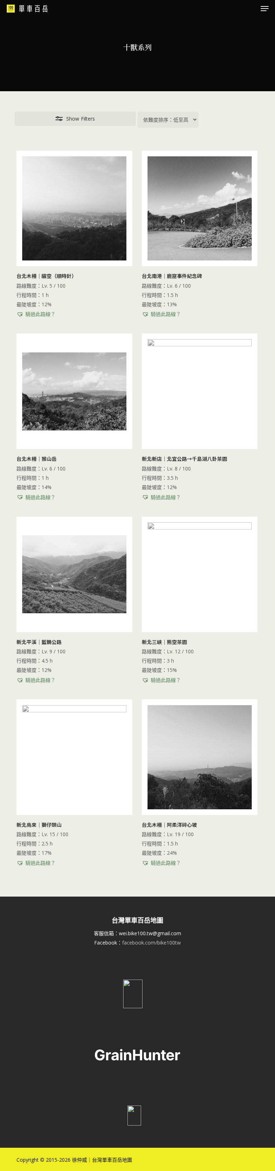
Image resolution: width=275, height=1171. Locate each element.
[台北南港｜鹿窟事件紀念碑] (199, 208)
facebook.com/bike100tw (151, 942)
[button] (265, 8)
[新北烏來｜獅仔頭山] (74, 757)
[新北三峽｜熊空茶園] (199, 574)
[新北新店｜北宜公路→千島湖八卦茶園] (199, 391)
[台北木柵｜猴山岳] (74, 391)
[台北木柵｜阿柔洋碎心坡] (199, 757)
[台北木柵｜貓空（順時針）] (74, 208)
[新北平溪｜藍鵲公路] (74, 574)
